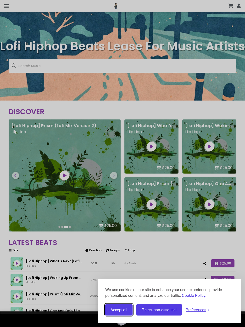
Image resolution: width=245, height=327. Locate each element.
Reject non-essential (159, 309)
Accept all (119, 309)
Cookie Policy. (194, 295)
